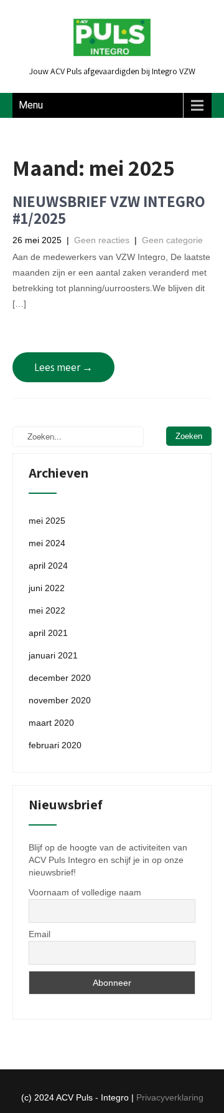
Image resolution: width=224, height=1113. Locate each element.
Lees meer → (63, 367)
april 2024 (48, 566)
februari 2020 (55, 745)
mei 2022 (47, 610)
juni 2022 (47, 588)
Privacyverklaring (169, 1097)
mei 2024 (47, 543)
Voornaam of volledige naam (85, 892)
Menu (31, 105)
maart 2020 (51, 723)
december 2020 (60, 678)
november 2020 (60, 700)
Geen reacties (101, 240)
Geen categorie (172, 240)
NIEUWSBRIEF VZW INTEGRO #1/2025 (108, 210)
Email (39, 934)
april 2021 (48, 633)
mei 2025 (47, 521)
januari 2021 (53, 655)
